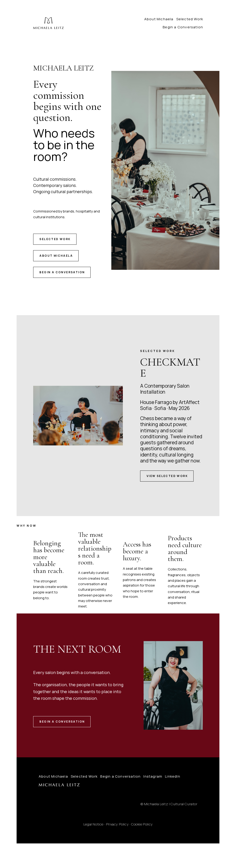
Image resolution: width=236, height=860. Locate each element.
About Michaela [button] (56, 256)
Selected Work (189, 19)
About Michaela (159, 19)
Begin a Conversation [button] (62, 272)
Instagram (152, 776)
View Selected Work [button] (167, 476)
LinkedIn (172, 776)
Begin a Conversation (183, 27)
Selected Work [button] (55, 239)
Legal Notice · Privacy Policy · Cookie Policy (118, 824)
